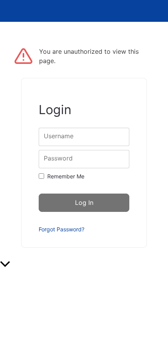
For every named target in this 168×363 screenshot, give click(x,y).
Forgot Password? (61, 229)
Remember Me (65, 176)
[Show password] (116, 159)
